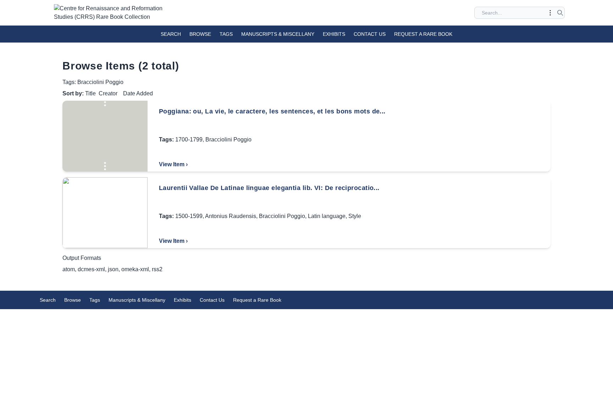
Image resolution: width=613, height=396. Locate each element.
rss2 (157, 269)
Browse (200, 34)
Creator (108, 93)
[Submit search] (560, 13)
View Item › (173, 164)
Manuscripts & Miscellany (277, 34)
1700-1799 (189, 139)
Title (90, 93)
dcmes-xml (91, 269)
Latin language (327, 216)
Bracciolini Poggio (228, 139)
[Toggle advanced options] (550, 13)
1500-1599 (189, 216)
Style (354, 216)
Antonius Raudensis (230, 216)
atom (68, 269)
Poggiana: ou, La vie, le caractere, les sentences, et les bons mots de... (272, 111)
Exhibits (334, 34)
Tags (226, 34)
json (113, 269)
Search (171, 34)
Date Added (138, 93)
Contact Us (370, 34)
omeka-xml (135, 269)
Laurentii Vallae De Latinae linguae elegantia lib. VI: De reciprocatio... (269, 187)
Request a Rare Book (423, 34)
